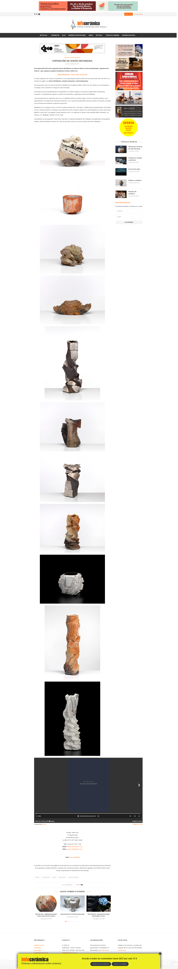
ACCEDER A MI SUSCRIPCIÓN (100, 964)
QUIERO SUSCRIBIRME (120, 964)
